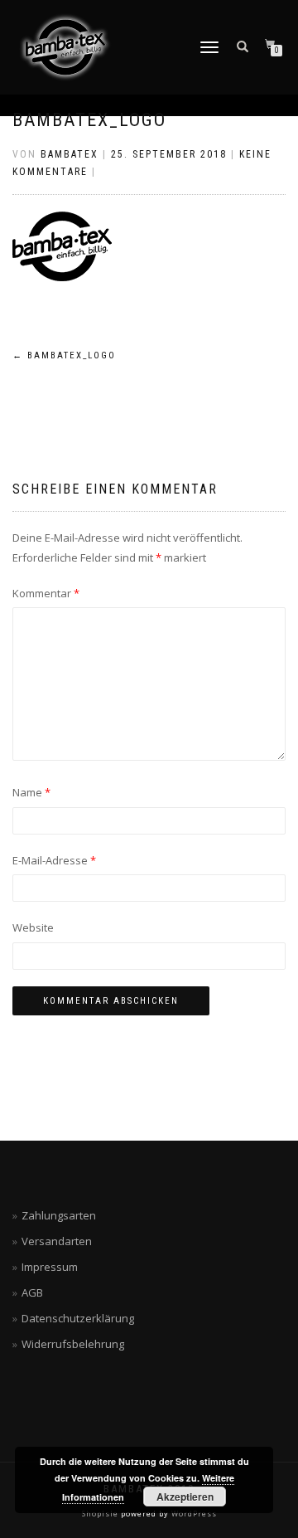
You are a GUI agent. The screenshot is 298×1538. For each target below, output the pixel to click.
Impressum (50, 1266)
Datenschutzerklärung (78, 1318)
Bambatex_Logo (89, 120)
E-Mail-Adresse (54, 860)
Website (33, 927)
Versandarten (57, 1241)
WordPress (193, 1513)
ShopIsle (101, 1513)
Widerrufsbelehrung (73, 1343)
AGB (32, 1292)
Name (31, 792)
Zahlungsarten (59, 1215)
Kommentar (45, 593)
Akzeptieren (185, 1496)
